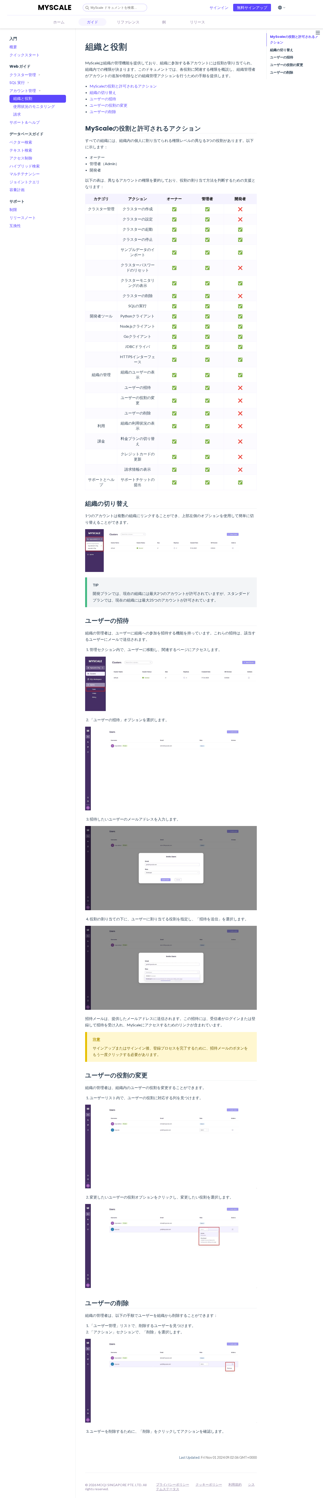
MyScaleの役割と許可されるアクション (123, 86)
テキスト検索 (20, 150)
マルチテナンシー (24, 174)
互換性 (15, 225)
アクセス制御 (20, 158)
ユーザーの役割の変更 (108, 105)
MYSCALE (54, 7)
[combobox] (115, 7)
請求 (17, 114)
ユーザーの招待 (103, 99)
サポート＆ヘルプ (24, 122)
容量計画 (17, 190)
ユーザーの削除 (103, 111)
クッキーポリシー (209, 1484)
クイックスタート (24, 55)
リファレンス (128, 22)
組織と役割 (22, 98)
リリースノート (22, 217)
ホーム (59, 22)
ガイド (92, 22)
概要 (13, 47)
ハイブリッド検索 (24, 166)
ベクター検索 (20, 142)
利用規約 (235, 1484)
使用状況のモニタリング (34, 106)
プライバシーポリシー (172, 1484)
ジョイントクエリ (24, 182)
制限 (13, 209)
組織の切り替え (103, 92)
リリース (197, 22)
